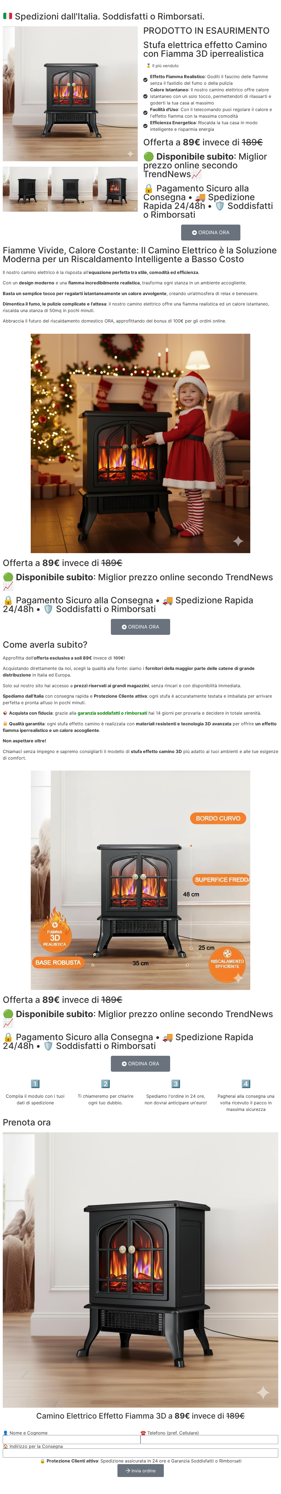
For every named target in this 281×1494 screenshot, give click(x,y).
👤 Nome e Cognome (25, 1433)
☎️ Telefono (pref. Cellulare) (169, 1433)
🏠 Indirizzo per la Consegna (33, 1446)
